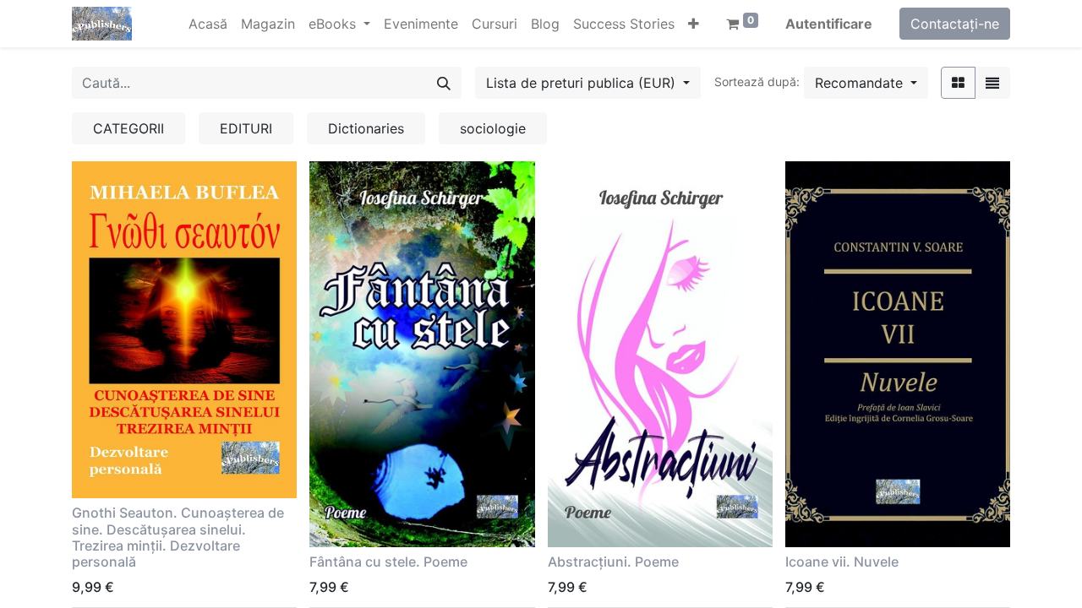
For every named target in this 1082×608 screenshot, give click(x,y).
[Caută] (444, 83)
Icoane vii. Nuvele (842, 561)
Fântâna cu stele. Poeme (388, 561)
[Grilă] (958, 83)
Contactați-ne (954, 23)
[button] (693, 24)
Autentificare (828, 23)
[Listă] (992, 83)
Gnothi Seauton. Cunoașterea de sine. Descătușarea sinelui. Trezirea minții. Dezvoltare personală (178, 537)
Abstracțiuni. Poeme (613, 561)
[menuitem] (208, 24)
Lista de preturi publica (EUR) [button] (583, 82)
